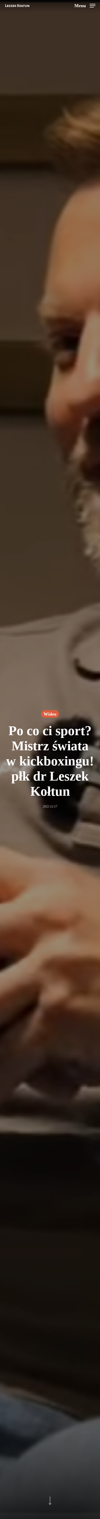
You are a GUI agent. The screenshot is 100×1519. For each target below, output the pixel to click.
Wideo (50, 714)
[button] (84, 5)
